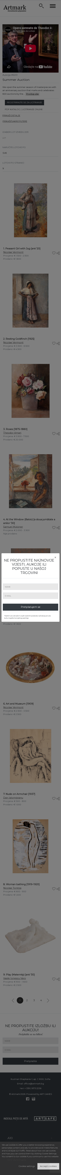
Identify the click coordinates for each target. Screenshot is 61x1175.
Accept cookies (48, 1166)
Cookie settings (27, 1166)
